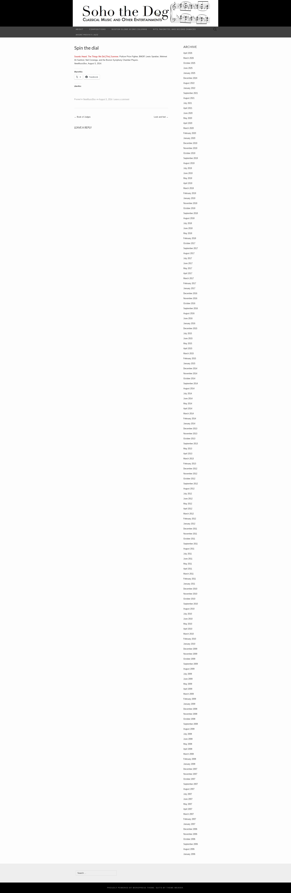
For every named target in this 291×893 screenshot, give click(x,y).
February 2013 (189, 463)
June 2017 (187, 263)
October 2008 (189, 719)
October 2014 (189, 378)
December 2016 (190, 293)
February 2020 (189, 133)
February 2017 (189, 283)
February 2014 (189, 418)
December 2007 (190, 769)
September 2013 (190, 443)
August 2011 (188, 549)
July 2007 (187, 794)
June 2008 (187, 739)
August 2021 (188, 98)
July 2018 (187, 223)
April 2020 (187, 123)
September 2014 (190, 383)
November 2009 (190, 654)
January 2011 (189, 584)
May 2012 (187, 503)
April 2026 (187, 53)
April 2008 (187, 749)
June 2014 (187, 398)
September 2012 (190, 483)
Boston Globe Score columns (129, 29)
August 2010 (188, 609)
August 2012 (188, 488)
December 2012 (190, 468)
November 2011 (190, 534)
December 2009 (190, 649)
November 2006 (190, 834)
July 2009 (187, 674)
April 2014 (187, 408)
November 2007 (190, 774)
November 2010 (190, 594)
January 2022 (189, 88)
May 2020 (187, 118)
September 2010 (190, 604)
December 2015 (190, 328)
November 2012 (190, 473)
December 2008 (190, 709)
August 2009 (188, 669)
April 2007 (187, 809)
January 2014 (189, 423)
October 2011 (189, 539)
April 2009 (187, 689)
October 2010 (189, 599)
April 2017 (187, 273)
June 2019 (187, 173)
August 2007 (188, 789)
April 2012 (187, 508)
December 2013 (190, 428)
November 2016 (190, 298)
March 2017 (188, 278)
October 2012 (189, 478)
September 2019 (190, 158)
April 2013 (187, 453)
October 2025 (189, 63)
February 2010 (189, 639)
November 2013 (190, 433)
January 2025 (189, 73)
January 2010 (189, 644)
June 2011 (187, 559)
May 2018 (187, 233)
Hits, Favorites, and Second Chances (174, 29)
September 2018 (190, 213)
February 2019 (189, 193)
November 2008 (190, 714)
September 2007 (190, 784)
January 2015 (189, 363)
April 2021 (187, 108)
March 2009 (188, 694)
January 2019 (189, 198)
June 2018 (187, 228)
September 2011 (190, 544)
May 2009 (187, 684)
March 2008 (188, 754)
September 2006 (190, 844)
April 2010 (187, 629)
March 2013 (188, 458)
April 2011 (187, 569)
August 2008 (188, 729)
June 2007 (187, 799)
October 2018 (189, 208)
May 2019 (187, 178)
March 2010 (188, 634)
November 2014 (190, 373)
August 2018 (188, 218)
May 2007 (187, 804)
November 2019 (190, 148)
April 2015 (187, 348)
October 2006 (189, 839)
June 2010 (187, 619)
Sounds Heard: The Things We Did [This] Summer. (96, 56)
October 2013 (189, 438)
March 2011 (188, 574)
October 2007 (189, 779)
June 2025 (187, 68)
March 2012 (188, 513)
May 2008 (187, 744)
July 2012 (187, 493)
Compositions (97, 29)
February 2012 (189, 519)
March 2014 (188, 413)
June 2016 (187, 318)
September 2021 (190, 93)
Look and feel (161, 117)
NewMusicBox (89, 99)
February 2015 (189, 358)
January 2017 (189, 288)
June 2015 (187, 338)
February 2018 (189, 238)
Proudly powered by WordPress (126, 888)
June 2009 (187, 679)
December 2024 (190, 78)
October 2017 (189, 243)
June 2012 (187, 498)
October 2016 (189, 303)
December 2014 (190, 368)
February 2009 (189, 699)
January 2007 (189, 824)
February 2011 (189, 579)
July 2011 (187, 554)
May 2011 (187, 564)
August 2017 (188, 253)
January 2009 (189, 704)
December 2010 (190, 589)
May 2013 (187, 448)
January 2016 (189, 323)
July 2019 (187, 168)
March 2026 (188, 58)
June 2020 (187, 113)
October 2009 (189, 659)
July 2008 (187, 734)
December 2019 (190, 143)
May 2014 (187, 403)
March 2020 (188, 128)
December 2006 (190, 829)
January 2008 (189, 764)
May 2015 (187, 343)
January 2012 (189, 524)
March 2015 (188, 353)
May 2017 (187, 268)
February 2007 (189, 819)
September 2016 (190, 308)
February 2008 (189, 759)
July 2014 (187, 393)
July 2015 (187, 333)
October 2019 (189, 153)
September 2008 (190, 724)
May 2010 (187, 624)
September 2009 (190, 664)
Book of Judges (82, 117)
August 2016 (188, 313)
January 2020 (189, 138)
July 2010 (187, 614)
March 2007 (188, 814)
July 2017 (187, 258)
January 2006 (189, 854)
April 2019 (187, 183)
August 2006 (188, 849)
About (79, 29)
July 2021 (187, 103)
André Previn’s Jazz (87, 35)
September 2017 (190, 248)
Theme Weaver (174, 888)
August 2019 (188, 163)
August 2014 (188, 388)
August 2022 (188, 83)
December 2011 (190, 529)
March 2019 (188, 188)
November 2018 (190, 203)
